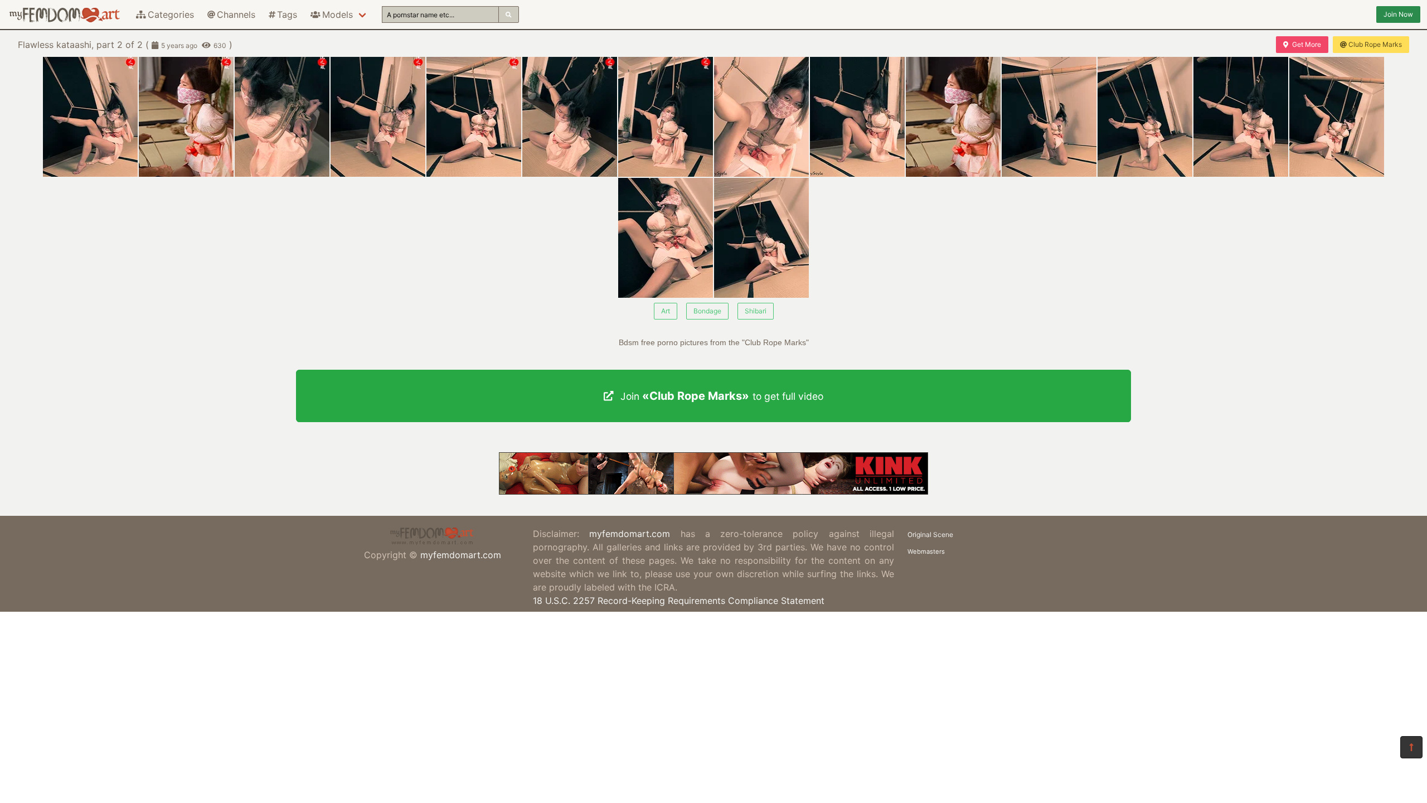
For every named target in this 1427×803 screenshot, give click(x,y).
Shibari (755, 311)
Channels (236, 14)
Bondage (707, 311)
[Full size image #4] (473, 117)
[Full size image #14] (665, 238)
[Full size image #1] (186, 117)
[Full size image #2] (282, 117)
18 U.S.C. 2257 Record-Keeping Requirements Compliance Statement (678, 600)
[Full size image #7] (761, 117)
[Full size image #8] (857, 117)
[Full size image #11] (1145, 117)
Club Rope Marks (1375, 44)
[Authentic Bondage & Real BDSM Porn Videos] (713, 491)
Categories (171, 14)
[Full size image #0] (90, 117)
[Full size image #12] (1240, 117)
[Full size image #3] (378, 117)
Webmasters (926, 551)
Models (337, 14)
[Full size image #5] (569, 117)
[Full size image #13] (1336, 117)
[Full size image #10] (1049, 117)
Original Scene (930, 534)
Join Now (1398, 14)
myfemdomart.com (460, 554)
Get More (1306, 44)
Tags (287, 14)
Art (665, 311)
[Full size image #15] (761, 238)
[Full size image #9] (953, 117)
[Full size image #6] (665, 117)
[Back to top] (1411, 747)
